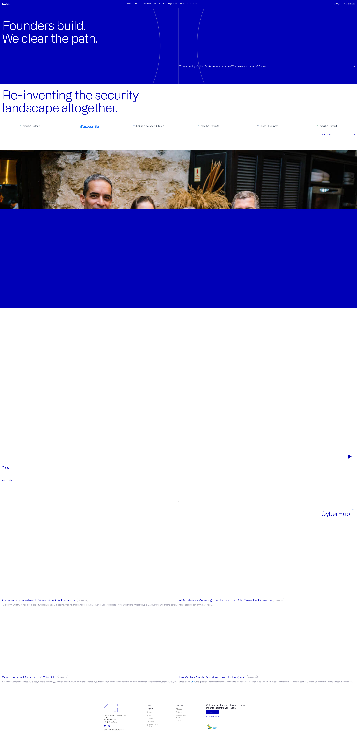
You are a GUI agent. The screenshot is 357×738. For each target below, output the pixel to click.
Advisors (147, 4)
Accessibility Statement (213, 716)
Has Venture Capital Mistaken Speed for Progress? (212, 677)
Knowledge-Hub (170, 4)
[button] (178, 417)
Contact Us (192, 4)
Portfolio (137, 4)
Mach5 (157, 4)
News (182, 4)
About (128, 4)
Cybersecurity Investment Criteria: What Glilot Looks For (39, 600)
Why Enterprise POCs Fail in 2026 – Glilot (29, 677)
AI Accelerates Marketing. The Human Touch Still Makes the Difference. (225, 600)
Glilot (193, 682)
